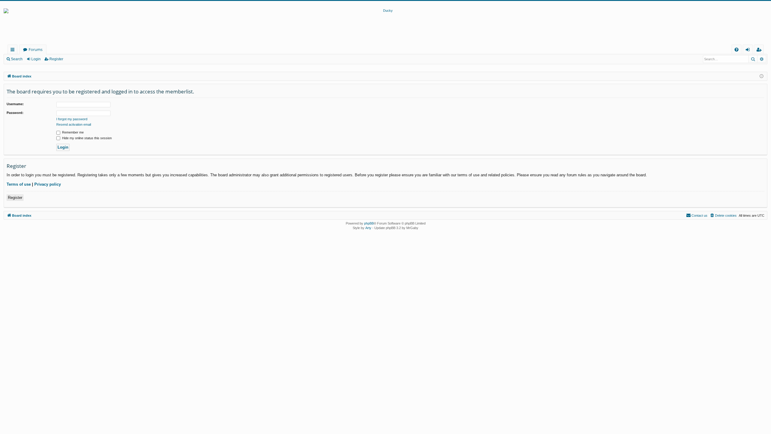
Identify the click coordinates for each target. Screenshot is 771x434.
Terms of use (19, 184)
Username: (15, 104)
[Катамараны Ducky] (385, 26)
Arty (368, 228)
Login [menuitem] (748, 50)
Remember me (72, 132)
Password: (15, 113)
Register (56, 59)
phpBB (369, 223)
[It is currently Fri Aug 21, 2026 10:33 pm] (761, 76)
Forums (35, 49)
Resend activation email (73, 124)
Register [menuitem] (760, 50)
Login (36, 59)
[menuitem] (736, 49)
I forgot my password (71, 119)
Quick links (13, 50)
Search (17, 59)
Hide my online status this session (86, 138)
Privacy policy (47, 184)
